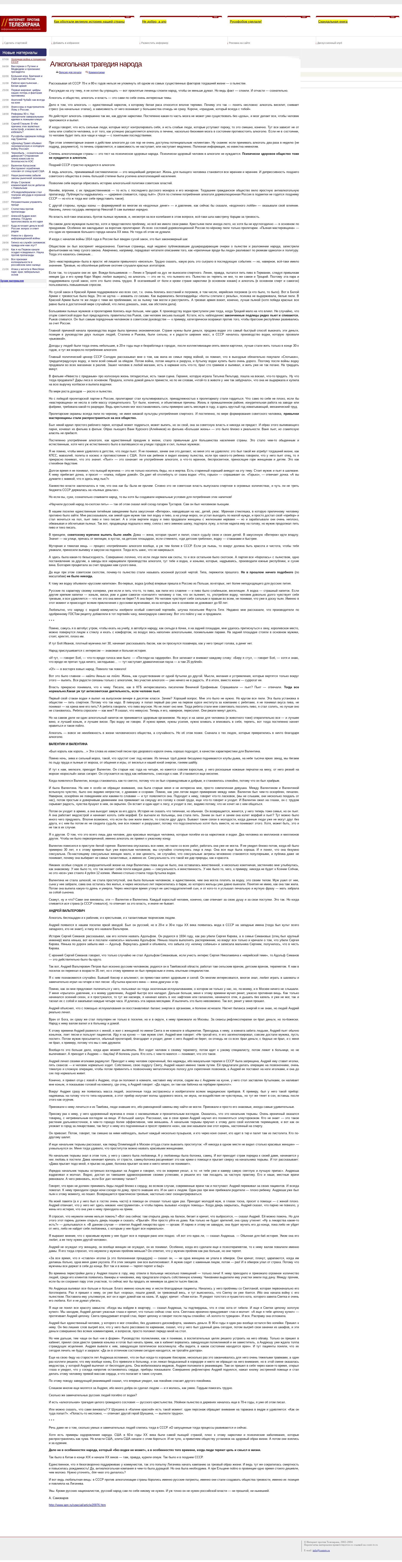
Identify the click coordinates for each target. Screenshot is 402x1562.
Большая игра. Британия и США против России (26, 77)
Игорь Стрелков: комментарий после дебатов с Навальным (28, 185)
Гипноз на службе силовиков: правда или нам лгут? (28, 244)
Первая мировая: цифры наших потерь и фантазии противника (26, 93)
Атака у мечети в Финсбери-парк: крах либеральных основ (28, 272)
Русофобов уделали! (246, 21)
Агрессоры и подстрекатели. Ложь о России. (28, 108)
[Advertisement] (133, 1520)
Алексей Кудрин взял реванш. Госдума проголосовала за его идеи (27, 218)
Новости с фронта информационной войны (25, 237)
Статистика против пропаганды (22, 210)
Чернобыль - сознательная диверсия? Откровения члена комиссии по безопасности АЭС (27, 157)
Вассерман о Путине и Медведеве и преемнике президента (25, 69)
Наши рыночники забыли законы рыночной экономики (28, 177)
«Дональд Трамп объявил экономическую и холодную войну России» (27, 146)
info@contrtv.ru (321, 1550)
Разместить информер (154, 42)
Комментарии (97, 72)
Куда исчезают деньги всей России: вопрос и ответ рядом (27, 228)
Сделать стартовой (15, 42)
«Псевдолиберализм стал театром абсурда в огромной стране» (28, 195)
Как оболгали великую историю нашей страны (89, 21)
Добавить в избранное (66, 42)
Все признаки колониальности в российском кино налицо (25, 262)
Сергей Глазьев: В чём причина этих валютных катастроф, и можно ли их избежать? (26, 127)
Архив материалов (12, 280)
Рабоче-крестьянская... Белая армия (25, 84)
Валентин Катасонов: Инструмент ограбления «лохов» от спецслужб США (27, 168)
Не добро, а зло (154, 21)
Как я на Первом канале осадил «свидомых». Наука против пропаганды (27, 252)
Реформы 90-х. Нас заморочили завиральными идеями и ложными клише (27, 116)
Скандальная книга (333, 21)
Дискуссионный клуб (329, 42)
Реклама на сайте (239, 42)
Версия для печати (70, 72)
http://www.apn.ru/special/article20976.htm (77, 1505)
